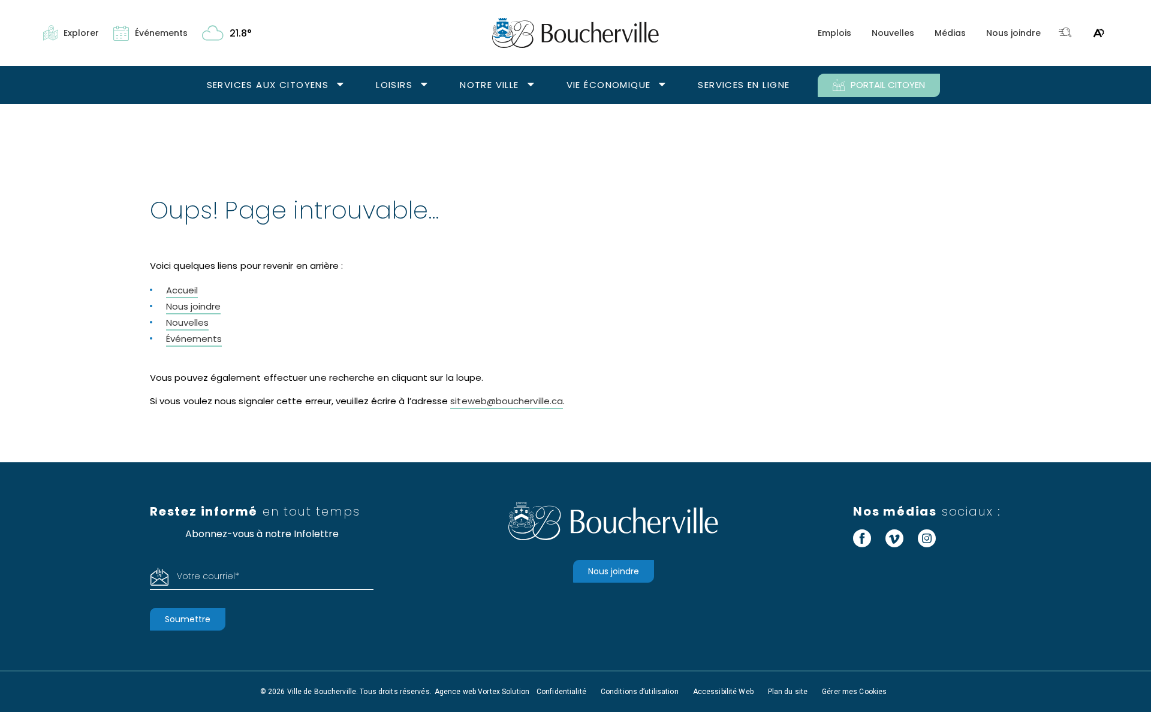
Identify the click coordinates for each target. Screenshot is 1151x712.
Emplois (834, 33)
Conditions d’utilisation (640, 691)
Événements (194, 338)
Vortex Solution (503, 691)
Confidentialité (561, 691)
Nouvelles (893, 33)
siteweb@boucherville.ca (506, 401)
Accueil (182, 290)
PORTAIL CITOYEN (888, 84)
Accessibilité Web (723, 691)
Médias (950, 33)
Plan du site (787, 691)
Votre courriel (208, 576)
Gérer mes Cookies (854, 691)
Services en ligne (744, 84)
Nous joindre (1013, 33)
